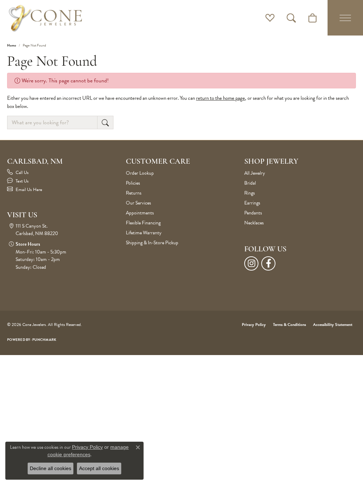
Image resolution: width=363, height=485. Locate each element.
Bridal (250, 183)
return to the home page (220, 98)
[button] (270, 18)
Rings (249, 193)
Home (11, 45)
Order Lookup (140, 173)
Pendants (253, 213)
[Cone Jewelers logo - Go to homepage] (45, 18)
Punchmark (44, 339)
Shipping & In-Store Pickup (152, 242)
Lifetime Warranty (144, 232)
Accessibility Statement (332, 324)
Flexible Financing (143, 223)
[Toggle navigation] (345, 18)
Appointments (140, 213)
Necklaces (254, 223)
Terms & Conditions (289, 324)
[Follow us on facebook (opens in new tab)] (268, 263)
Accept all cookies (99, 468)
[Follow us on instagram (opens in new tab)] (251, 263)
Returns (133, 193)
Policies (133, 183)
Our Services (138, 203)
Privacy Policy (254, 324)
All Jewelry (254, 173)
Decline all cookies (50, 468)
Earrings (252, 203)
